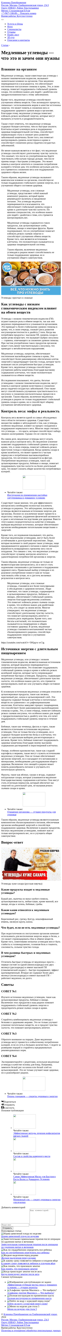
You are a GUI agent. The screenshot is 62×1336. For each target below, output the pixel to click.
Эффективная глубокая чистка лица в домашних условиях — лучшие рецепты (32, 1286)
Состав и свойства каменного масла (31, 1156)
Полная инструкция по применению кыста (29, 1298)
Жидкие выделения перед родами (18, 1258)
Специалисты (14, 29)
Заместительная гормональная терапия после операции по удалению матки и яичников (29, 1245)
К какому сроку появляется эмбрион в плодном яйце (28, 1263)
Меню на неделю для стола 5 (22, 1309)
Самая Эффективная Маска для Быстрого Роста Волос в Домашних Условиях (34, 1178)
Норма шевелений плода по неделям (20, 1236)
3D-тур (10, 37)
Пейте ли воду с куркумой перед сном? (27, 1303)
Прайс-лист (13, 34)
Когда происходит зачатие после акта (20, 1274)
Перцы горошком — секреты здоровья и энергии (32, 1096)
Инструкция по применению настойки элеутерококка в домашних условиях (27, 496)
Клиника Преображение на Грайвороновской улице (30, 1314)
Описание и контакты (18, 40)
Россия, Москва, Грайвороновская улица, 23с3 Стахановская (25, 8)
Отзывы (11, 32)
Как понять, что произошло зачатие (19, 1269)
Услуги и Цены (15, 24)
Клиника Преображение (13, 2)
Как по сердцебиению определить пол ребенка (25, 1252)
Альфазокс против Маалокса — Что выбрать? (30, 1293)
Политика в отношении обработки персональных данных (31, 1330)
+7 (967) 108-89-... (18, 13)
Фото (10, 26)
